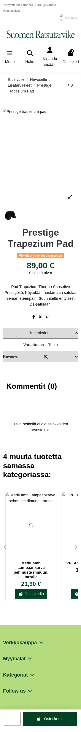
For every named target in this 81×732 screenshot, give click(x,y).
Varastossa (33, 345)
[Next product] (72, 85)
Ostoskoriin (54, 719)
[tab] (40, 333)
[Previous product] (69, 85)
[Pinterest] (47, 317)
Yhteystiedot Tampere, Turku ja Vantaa (30, 4)
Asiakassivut (11, 10)
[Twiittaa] (40, 317)
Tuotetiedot (38, 333)
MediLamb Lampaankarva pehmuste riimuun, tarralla (31, 570)
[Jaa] (33, 317)
